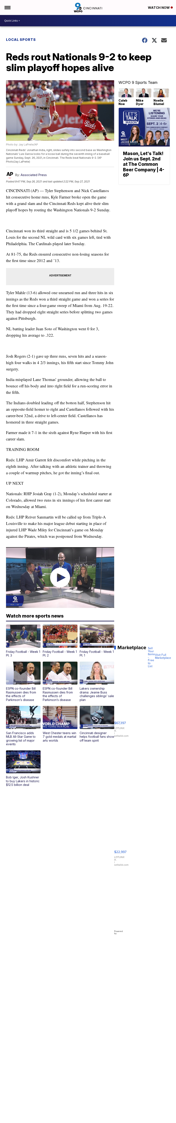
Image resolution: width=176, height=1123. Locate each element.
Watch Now (159, 8)
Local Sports (21, 39)
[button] (23, 641)
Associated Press (34, 175)
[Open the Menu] (7, 7)
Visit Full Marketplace (163, 656)
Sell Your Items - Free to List (151, 657)
